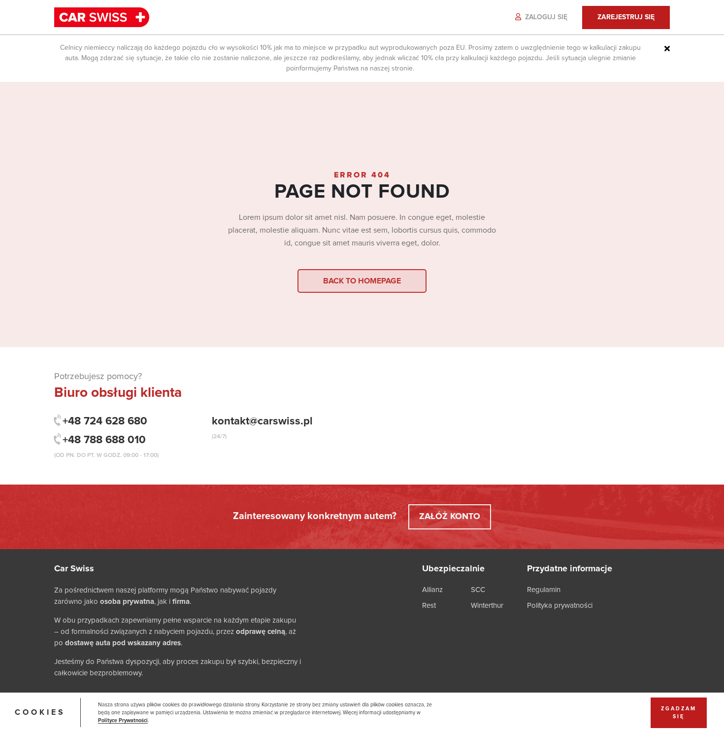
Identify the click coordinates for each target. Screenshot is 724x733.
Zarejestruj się (626, 17)
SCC (478, 589)
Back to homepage (362, 281)
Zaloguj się (545, 17)
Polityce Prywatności (123, 720)
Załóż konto (449, 516)
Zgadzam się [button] (678, 712)
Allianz (432, 589)
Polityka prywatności (559, 605)
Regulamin (543, 589)
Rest (429, 605)
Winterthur (487, 605)
